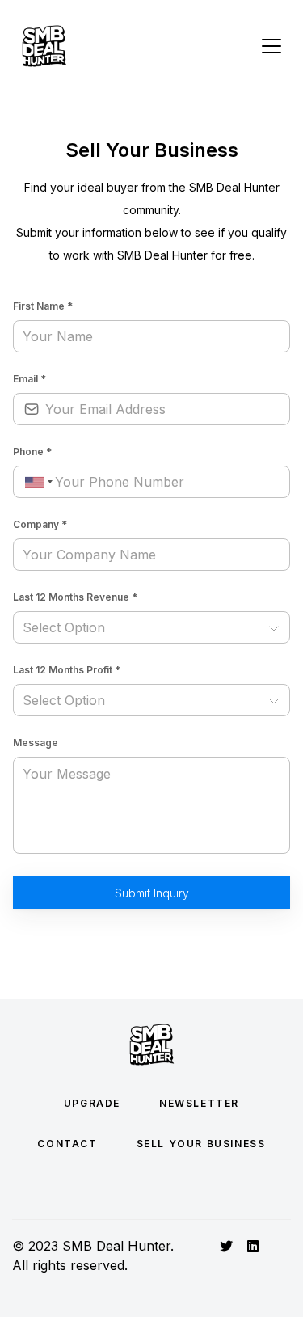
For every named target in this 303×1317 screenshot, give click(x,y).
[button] (151, 628)
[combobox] (36, 482)
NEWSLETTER (199, 1103)
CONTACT (67, 1144)
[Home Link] (44, 46)
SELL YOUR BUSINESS (201, 1144)
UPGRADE (92, 1103)
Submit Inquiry (152, 893)
